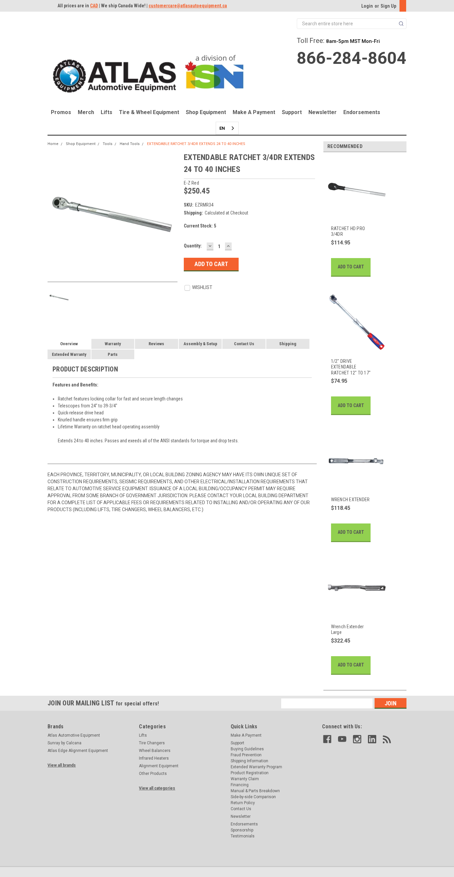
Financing (240, 785)
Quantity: (193, 245)
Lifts (106, 112)
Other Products (153, 773)
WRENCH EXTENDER (350, 499)
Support (292, 112)
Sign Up (388, 6)
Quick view (353, 215)
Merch (86, 112)
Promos (61, 112)
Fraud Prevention (246, 755)
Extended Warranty (69, 354)
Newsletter (322, 112)
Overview (69, 343)
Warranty (113, 343)
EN (222, 128)
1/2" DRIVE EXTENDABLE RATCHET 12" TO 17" (351, 367)
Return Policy (243, 803)
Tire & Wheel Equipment (149, 112)
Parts (113, 354)
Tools (107, 144)
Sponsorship (242, 830)
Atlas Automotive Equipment (74, 735)
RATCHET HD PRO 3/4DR (348, 231)
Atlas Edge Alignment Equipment (78, 750)
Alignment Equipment (158, 766)
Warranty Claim (245, 779)
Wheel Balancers (154, 750)
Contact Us (244, 343)
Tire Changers (152, 743)
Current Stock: (200, 225)
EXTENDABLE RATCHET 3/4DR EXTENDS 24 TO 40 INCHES (196, 144)
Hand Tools (130, 144)
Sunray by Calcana (64, 743)
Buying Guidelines (247, 749)
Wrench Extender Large (347, 629)
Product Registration (250, 773)
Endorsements (361, 112)
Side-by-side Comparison (253, 797)
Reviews (156, 343)
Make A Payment (254, 112)
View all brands (62, 765)
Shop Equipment (206, 112)
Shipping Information (249, 761)
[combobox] (227, 128)
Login (367, 6)
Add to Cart (351, 266)
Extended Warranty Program (256, 767)
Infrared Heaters (154, 758)
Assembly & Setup (200, 343)
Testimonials (243, 836)
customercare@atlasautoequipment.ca (188, 5)
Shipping (287, 343)
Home (53, 144)
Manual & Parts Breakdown (255, 791)
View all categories (157, 788)
